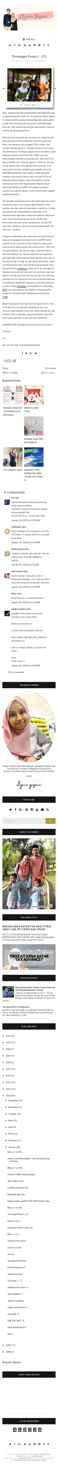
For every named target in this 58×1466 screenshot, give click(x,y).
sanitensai (22, 268)
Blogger (37, 1456)
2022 (8, 1036)
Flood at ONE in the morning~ (21, 1174)
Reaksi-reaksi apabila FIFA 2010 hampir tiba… (29, 1201)
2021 (8, 1042)
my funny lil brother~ (17, 1260)
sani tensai (16, 571)
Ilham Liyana (17, 549)
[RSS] (48, 45)
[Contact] (42, 809)
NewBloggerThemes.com (31, 1460)
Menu (30, 39)
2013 (8, 1075)
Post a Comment (16, 672)
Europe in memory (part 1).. (20, 1227)
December (13, 1100)
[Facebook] (14, 45)
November (13, 1107)
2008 (8, 1351)
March (11, 1133)
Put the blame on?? (16, 1267)
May (10, 1120)
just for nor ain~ (15, 1247)
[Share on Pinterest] (35, 353)
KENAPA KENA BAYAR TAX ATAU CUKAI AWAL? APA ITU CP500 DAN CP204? (26, 928)
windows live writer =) (18, 1287)
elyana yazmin (18, 609)
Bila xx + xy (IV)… (15, 1168)
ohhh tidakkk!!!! (15, 1294)
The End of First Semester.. (16, 1007)
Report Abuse (11, 1362)
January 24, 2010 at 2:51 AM (25, 564)
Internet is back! (15, 1274)
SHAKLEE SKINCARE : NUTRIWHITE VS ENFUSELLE (12, 411)
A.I (12, 497)
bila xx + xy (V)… (15, 1152)
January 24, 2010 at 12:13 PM (25, 602)
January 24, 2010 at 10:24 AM (25, 587)
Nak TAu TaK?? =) (16, 1320)
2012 (8, 1082)
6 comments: (39, 61)
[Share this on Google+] (31, 353)
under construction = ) (18, 1307)
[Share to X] (11, 360)
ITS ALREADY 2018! (12, 470)
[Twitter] (10, 45)
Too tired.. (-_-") (15, 1280)
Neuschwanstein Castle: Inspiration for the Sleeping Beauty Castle (35, 988)
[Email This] (5, 360)
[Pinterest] (25, 45)
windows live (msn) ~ (17, 1240)
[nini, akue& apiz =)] (29, 87)
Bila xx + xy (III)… (15, 1207)
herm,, (10, 1334)
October (12, 1114)
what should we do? (17, 1327)
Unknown (16, 527)
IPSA (4, 289)
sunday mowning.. (16, 1300)
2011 (8, 1089)
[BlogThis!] (8, 360)
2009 (8, 1345)
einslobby (21, 286)
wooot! (11, 1254)
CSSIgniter (25, 1458)
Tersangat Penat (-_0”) (29, 56)
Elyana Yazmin (39, 1454)
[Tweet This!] (26, 353)
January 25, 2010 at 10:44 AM (25, 665)
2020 (8, 1049)
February (12, 1140)
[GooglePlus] (19, 45)
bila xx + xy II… (14, 1221)
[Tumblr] (44, 45)
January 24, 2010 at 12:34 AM (25, 520)
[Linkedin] (29, 45)
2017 (8, 1069)
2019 (8, 1055)
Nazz (13, 593)
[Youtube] (39, 45)
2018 (8, 1062)
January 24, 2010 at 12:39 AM (25, 542)
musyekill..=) (13, 1314)
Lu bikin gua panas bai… (18, 1187)
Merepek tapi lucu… (17, 1194)
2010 (8, 1095)
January (12, 1147)
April (10, 1127)
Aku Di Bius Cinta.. (16, 1181)
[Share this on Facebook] (22, 353)
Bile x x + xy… (14, 1234)
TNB (5, 297)
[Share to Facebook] (14, 360)
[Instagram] (34, 45)
